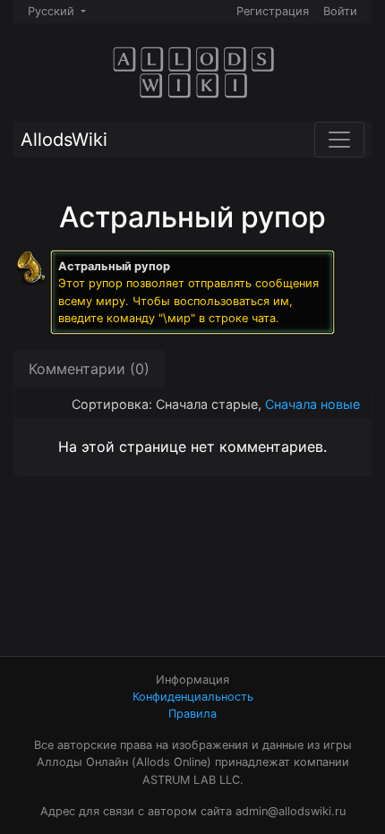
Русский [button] (53, 11)
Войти (340, 11)
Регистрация (272, 11)
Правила (192, 713)
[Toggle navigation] (339, 139)
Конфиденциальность (193, 696)
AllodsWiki (64, 139)
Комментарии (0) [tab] (89, 369)
